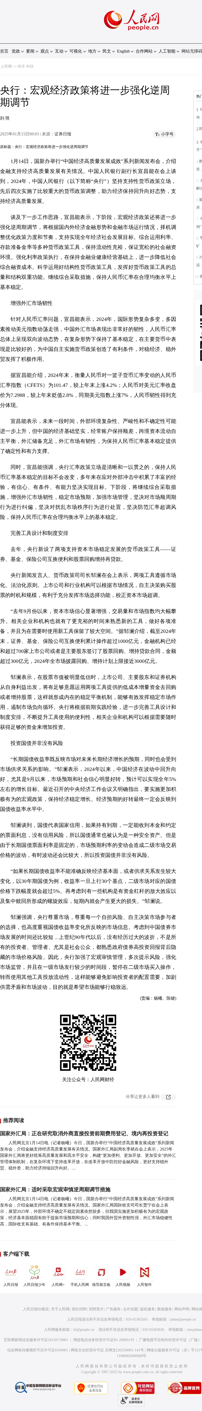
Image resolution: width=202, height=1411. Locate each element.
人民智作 (144, 1285)
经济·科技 (26, 66)
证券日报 (62, 134)
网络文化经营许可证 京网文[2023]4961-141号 (107, 1350)
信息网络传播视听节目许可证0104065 (37, 1350)
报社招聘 (79, 1309)
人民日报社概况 (36, 1309)
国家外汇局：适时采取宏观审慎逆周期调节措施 (55, 1189)
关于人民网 (60, 1309)
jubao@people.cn (183, 1319)
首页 (4, 51)
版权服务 (147, 1309)
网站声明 (181, 1309)
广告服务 (113, 1309)
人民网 (6, 66)
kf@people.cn (83, 1330)
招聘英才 (96, 1309)
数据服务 (164, 1309)
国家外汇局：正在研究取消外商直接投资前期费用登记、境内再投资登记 (84, 1133)
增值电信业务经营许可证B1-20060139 (103, 1340)
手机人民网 (79, 1285)
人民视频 (122, 1285)
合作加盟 (130, 1309)
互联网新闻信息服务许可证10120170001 (36, 1340)
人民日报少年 (34, 1285)
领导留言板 (101, 1285)
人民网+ (58, 1285)
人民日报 (10, 1285)
